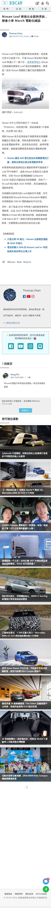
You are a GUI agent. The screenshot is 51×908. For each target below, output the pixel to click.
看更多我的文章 (13, 322)
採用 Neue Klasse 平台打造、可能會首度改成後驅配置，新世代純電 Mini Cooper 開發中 (24, 670)
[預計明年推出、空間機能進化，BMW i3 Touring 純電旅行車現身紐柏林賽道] (25, 585)
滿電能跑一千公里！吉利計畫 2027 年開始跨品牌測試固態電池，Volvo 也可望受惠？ (24, 562)
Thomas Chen (15, 33)
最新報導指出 (34, 62)
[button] (47, 3)
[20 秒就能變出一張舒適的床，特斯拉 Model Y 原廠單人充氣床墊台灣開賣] (25, 728)
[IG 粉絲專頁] (30, 346)
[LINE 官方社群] (40, 346)
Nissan (26, 36)
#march (27, 262)
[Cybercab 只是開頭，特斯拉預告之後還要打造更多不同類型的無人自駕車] (25, 442)
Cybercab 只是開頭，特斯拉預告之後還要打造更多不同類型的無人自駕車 (25, 455)
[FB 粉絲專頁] (11, 346)
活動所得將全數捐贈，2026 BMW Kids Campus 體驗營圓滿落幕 (24, 777)
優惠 (32, 8)
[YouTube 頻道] (21, 346)
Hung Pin (14, 374)
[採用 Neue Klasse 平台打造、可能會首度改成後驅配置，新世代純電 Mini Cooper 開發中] (25, 657)
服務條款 (8, 893)
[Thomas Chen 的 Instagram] (32, 297)
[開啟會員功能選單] (4, 3)
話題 (19, 8)
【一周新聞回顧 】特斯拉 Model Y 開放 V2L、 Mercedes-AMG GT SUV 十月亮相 (23, 491)
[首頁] (15, 3)
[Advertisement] (25, 43)
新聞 (6, 8)
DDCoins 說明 (7, 404)
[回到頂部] (46, 897)
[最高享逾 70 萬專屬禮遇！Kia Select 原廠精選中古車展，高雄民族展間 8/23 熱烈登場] (25, 692)
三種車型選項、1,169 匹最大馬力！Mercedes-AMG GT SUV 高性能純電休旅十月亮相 (24, 634)
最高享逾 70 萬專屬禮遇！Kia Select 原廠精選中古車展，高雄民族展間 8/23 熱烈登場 (24, 705)
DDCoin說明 (41, 893)
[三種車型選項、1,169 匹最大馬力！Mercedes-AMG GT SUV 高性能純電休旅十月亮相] (25, 622)
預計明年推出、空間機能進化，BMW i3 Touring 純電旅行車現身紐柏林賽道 (24, 597)
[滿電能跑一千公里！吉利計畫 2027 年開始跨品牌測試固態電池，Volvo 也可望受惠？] (25, 549)
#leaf (19, 262)
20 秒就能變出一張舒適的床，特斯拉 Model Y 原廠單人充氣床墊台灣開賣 (25, 740)
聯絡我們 (19, 893)
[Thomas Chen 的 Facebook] (24, 297)
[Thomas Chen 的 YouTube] (29, 297)
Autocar (18, 112)
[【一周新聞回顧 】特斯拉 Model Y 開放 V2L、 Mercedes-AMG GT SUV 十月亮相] (25, 479)
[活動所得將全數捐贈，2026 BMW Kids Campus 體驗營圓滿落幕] (25, 764)
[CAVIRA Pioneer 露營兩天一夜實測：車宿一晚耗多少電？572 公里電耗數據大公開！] (25, 514)
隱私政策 (29, 893)
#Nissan (11, 262)
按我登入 (25, 410)
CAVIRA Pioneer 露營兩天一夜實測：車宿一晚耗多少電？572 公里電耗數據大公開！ (25, 527)
